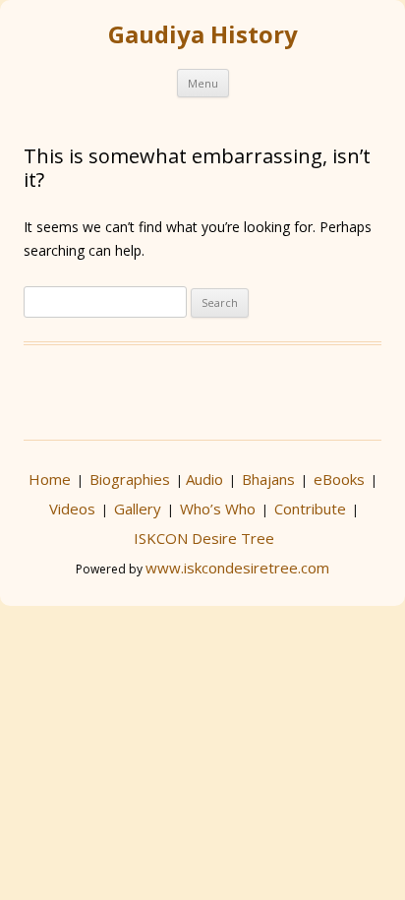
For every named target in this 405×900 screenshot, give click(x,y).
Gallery (137, 508)
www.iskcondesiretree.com (237, 567)
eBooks (339, 479)
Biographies (129, 479)
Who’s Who (218, 508)
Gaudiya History (203, 34)
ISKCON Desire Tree (204, 538)
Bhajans (268, 479)
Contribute (310, 508)
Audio (204, 479)
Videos (72, 508)
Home (50, 479)
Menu (203, 83)
